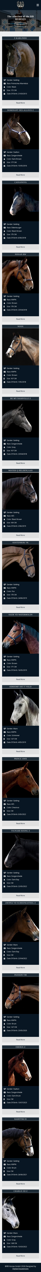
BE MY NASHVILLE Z (20, 398)
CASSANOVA (20, 182)
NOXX (20, 326)
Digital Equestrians (20, 1268)
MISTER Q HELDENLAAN (20, 470)
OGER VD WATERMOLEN (20, 615)
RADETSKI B (20, 1119)
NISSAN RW (20, 254)
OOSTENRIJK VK (21, 542)
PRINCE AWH (20, 759)
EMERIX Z (20, 1047)
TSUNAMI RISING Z (20, 831)
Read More (20, 103)
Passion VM (20, 975)
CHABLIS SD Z (21, 1191)
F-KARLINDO (20, 38)
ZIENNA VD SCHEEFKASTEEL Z (20, 903)
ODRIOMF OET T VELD (20, 687)
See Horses (20, 24)
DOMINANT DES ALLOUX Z (20, 110)
